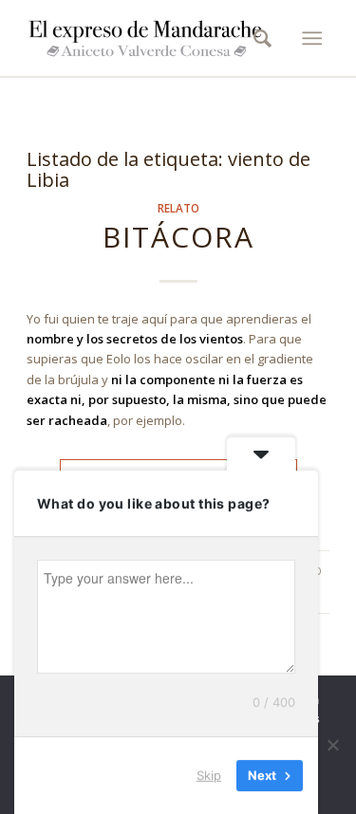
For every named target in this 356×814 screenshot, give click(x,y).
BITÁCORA (178, 236)
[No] (332, 744)
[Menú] (311, 38)
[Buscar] (256, 38)
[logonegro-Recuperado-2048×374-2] (148, 38)
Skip (209, 775)
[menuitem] (256, 38)
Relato (178, 207)
